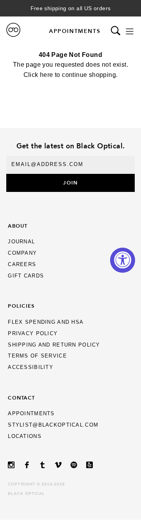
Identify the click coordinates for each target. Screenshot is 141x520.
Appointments (74, 31)
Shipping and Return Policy (54, 345)
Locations (25, 436)
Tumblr (47, 465)
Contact (21, 397)
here (46, 74)
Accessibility (30, 367)
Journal (21, 241)
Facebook (31, 465)
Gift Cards (26, 276)
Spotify (78, 465)
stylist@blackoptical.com (53, 425)
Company (22, 253)
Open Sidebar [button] (130, 31)
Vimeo (62, 465)
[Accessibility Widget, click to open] (122, 260)
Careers (22, 264)
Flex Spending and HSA (45, 322)
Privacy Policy (33, 333)
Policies (21, 306)
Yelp (94, 465)
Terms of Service (37, 356)
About (17, 226)
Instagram (16, 465)
